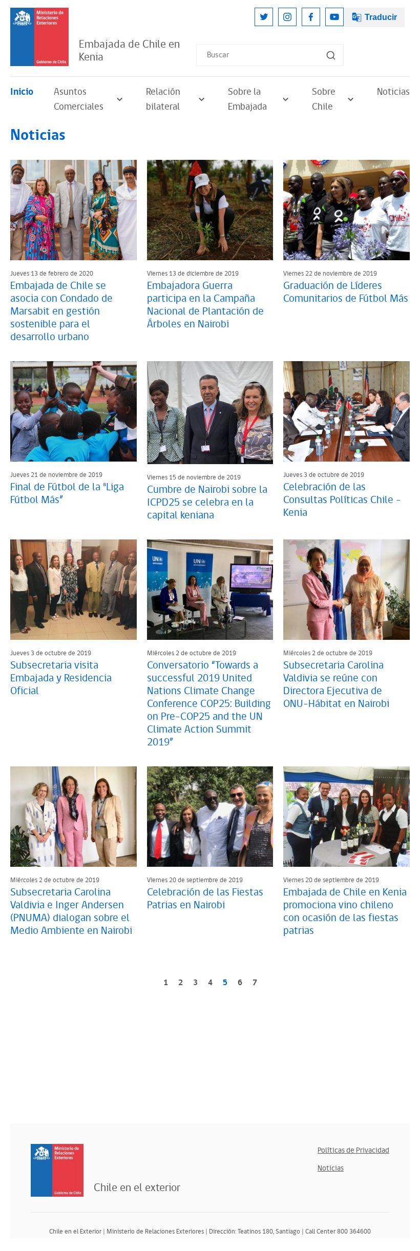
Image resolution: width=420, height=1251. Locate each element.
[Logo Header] (39, 37)
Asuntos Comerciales (78, 99)
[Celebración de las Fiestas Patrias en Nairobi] (210, 816)
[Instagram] (287, 17)
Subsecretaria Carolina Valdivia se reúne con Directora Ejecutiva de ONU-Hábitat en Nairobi (336, 685)
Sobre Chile (323, 99)
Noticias (393, 92)
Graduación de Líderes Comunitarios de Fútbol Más (345, 292)
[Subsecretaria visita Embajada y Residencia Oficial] (73, 589)
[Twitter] (264, 17)
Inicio (21, 92)
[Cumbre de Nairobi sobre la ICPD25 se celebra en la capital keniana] (210, 412)
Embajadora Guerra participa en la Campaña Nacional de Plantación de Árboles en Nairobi (205, 305)
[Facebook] (311, 17)
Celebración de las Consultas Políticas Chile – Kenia (342, 499)
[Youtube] (334, 17)
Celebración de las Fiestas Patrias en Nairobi (205, 899)
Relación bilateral (163, 99)
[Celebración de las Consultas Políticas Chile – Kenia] (346, 411)
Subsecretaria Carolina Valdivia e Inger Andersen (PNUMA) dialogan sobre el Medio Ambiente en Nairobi (71, 912)
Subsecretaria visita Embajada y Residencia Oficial (61, 678)
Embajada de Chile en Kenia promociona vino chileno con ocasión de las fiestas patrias (345, 912)
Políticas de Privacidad (353, 1150)
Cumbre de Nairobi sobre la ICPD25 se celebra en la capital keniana (207, 502)
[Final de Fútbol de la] (73, 411)
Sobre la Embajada (247, 99)
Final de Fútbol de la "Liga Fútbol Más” (67, 493)
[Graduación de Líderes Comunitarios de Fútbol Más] (346, 210)
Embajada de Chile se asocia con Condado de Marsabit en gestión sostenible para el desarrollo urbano (61, 311)
